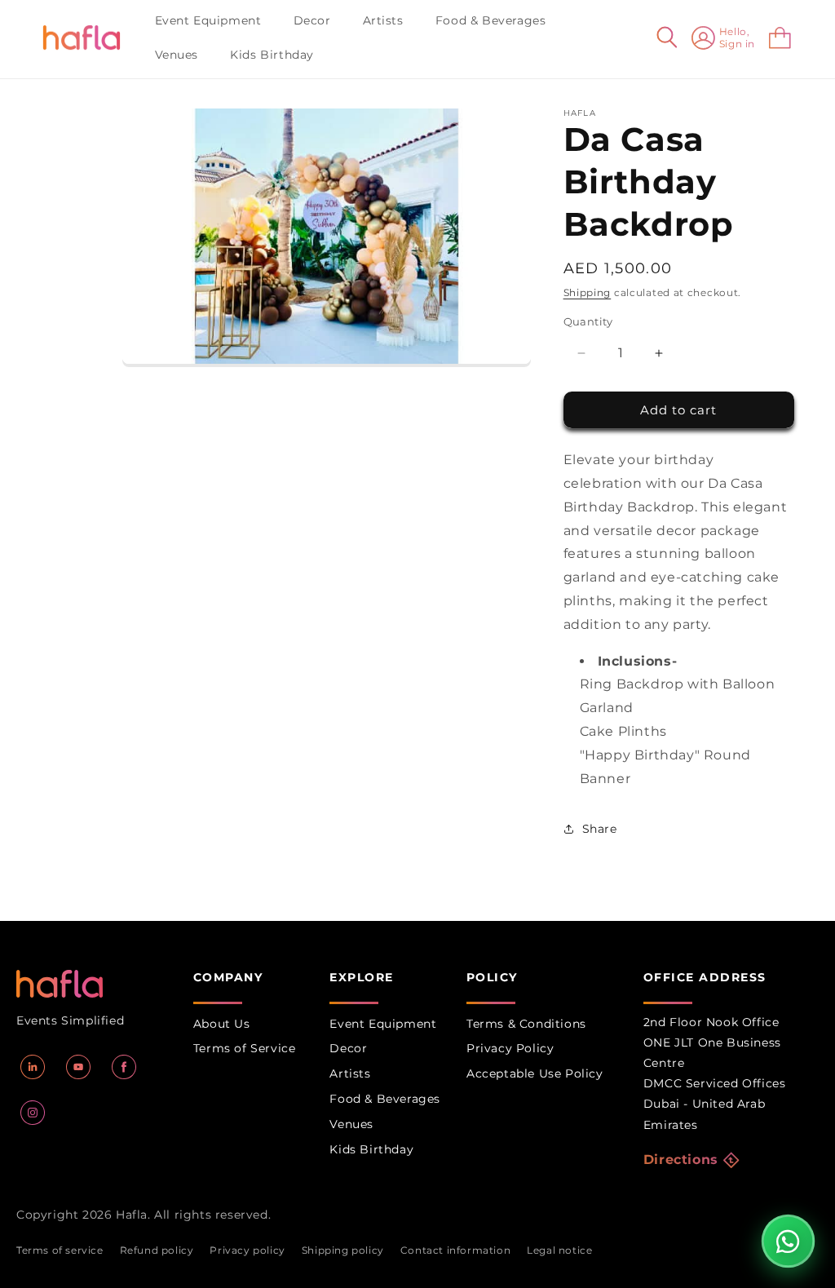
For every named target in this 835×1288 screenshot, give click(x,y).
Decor (348, 1048)
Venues (351, 1124)
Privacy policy (247, 1250)
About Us (221, 1023)
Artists (349, 1073)
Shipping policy (343, 1250)
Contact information (455, 1250)
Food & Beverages (384, 1098)
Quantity (588, 321)
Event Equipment (382, 1023)
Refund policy (157, 1250)
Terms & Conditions (526, 1023)
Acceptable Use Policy (534, 1073)
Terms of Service (244, 1048)
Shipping (587, 292)
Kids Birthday (371, 1149)
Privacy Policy (510, 1048)
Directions (680, 1159)
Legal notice (559, 1250)
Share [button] (599, 828)
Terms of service (60, 1250)
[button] (214, 20)
